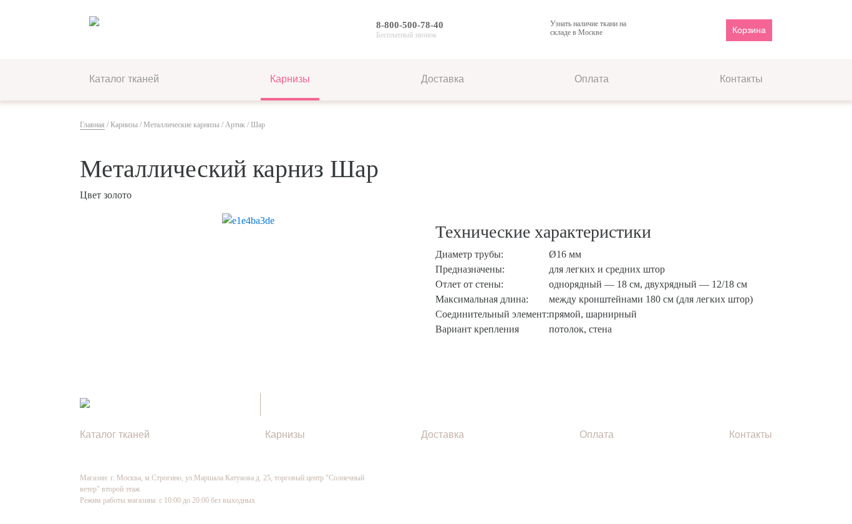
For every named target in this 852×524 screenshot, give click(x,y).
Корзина (749, 30)
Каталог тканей (124, 79)
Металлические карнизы (181, 124)
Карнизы (290, 79)
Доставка (442, 79)
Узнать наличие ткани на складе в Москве (588, 28)
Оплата (591, 79)
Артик (235, 124)
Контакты (741, 79)
